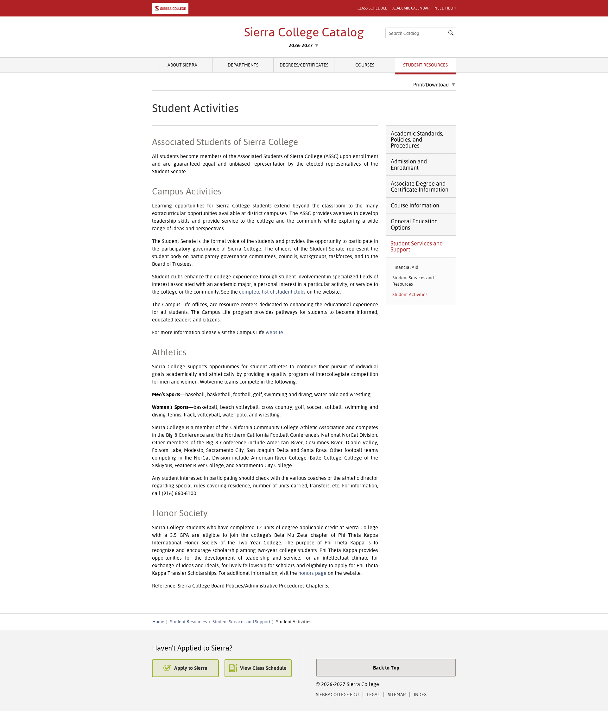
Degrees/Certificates (304, 64)
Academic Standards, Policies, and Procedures (417, 139)
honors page (312, 573)
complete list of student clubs (272, 292)
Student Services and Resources (413, 281)
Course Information (415, 205)
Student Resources (425, 64)
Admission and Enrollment (409, 164)
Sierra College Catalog (304, 32)
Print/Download (431, 85)
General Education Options (414, 224)
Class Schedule (372, 8)
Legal (373, 694)
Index (420, 694)
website (274, 332)
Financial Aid (405, 267)
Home (158, 622)
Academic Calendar (410, 8)
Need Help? (445, 8)
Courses (364, 64)
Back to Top (386, 667)
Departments (243, 64)
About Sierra (182, 64)
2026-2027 (300, 45)
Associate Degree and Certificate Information (419, 186)
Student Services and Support (416, 246)
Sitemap (397, 694)
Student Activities (410, 294)
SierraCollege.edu (337, 694)
